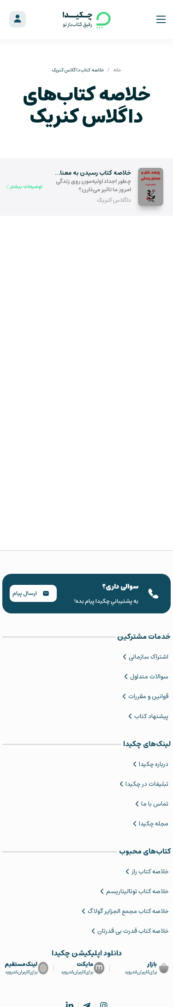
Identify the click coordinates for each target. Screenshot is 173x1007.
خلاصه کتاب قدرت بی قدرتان (132, 931)
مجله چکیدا (153, 824)
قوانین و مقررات (148, 696)
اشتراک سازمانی (148, 657)
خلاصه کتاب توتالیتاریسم (137, 891)
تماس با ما (154, 804)
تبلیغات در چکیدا (146, 784)
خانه (117, 70)
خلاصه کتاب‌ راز (149, 871)
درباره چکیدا (153, 764)
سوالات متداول (149, 676)
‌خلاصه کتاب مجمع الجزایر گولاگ (128, 911)
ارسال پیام (25, 593)
